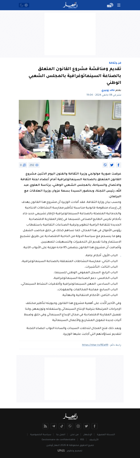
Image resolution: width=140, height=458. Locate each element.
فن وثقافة (115, 63)
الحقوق (84, 445)
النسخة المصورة (106, 434)
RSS (82, 440)
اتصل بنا (60, 434)
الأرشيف (94, 440)
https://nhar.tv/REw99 (95, 345)
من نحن (74, 434)
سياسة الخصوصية (40, 434)
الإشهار (87, 434)
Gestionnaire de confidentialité (58, 440)
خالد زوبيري (108, 90)
